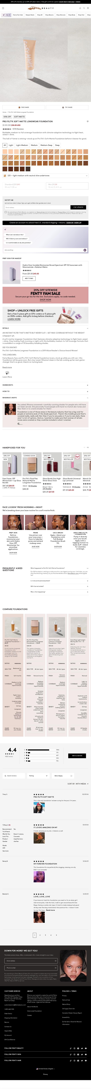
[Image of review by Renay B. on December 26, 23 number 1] (39, 876)
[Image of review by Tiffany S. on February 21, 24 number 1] (39, 838)
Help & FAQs (8, 1031)
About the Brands (32, 1006)
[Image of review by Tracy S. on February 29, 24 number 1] (39, 807)
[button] (34, 60)
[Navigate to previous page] (4, 935)
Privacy (64, 995)
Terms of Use (41, 212)
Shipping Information (10, 1018)
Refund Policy (66, 1004)
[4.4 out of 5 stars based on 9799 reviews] (7, 129)
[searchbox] (15, 776)
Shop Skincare (60, 15)
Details (6, 328)
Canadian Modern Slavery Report (72, 1013)
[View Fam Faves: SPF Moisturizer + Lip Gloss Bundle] (12, 464)
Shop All (39, 15)
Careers (29, 1015)
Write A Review (77, 755)
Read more (50, 910)
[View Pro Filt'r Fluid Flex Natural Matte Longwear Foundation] (32, 464)
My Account (8, 1035)
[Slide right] (87, 447)
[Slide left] (85, 447)
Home (5, 112)
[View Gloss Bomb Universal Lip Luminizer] (72, 464)
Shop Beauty (49, 15)
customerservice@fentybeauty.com (15, 1005)
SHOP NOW (13, 552)
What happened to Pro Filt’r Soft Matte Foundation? (48, 568)
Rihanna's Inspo (10, 398)
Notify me (32, 472)
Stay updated (78, 207)
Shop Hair (81, 15)
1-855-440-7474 (9, 1009)
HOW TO (6, 391)
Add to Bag (29, 278)
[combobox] (38, 776)
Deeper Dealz (30, 15)
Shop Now (12, 472)
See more (5, 851)
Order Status (8, 1013)
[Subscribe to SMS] (55, 968)
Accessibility (66, 1017)
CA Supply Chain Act (68, 1008)
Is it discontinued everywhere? (40, 580)
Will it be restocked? (37, 586)
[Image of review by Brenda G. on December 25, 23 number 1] (39, 917)
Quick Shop (52, 472)
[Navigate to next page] (86, 935)
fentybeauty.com (73, 573)
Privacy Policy (62, 212)
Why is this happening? (38, 592)
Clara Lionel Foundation (34, 1011)
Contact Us (7, 1026)
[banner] (45, 295)
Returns (6, 1022)
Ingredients (8, 385)
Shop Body (71, 15)
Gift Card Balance (9, 1039)
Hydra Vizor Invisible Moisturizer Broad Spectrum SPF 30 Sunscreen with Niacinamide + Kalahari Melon (52, 266)
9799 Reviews (18, 129)
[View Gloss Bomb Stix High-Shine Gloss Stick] (52, 464)
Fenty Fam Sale (18, 15)
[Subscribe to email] (55, 961)
